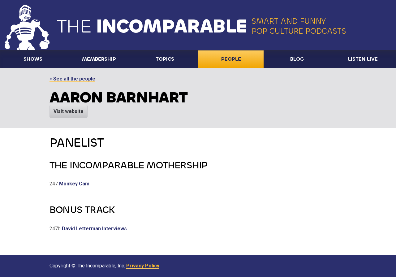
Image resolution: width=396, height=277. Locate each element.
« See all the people (72, 79)
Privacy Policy (142, 266)
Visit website (69, 111)
